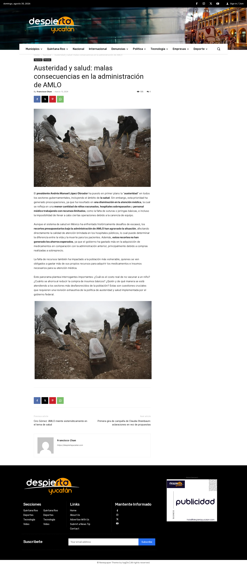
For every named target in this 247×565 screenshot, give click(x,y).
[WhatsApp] (60, 99)
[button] (219, 49)
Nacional (47, 55)
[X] (210, 3)
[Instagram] (203, 3)
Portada (47, 60)
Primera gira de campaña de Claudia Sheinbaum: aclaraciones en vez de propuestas (124, 423)
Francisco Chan (44, 91)
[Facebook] (196, 3)
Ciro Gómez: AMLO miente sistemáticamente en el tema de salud (60, 423)
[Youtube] (217, 3)
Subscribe (146, 542)
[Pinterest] (52, 99)
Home (37, 55)
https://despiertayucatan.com (70, 445)
